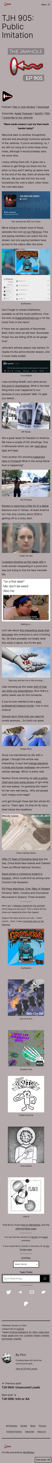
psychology (7, 1338)
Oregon (37, 1335)
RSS (47, 113)
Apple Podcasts (23, 113)
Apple (45, 1237)
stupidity (17, 1338)
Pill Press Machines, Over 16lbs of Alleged (26, 888)
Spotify (39, 113)
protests (45, 1335)
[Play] (8, 96)
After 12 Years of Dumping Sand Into (22, 859)
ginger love (13, 1335)
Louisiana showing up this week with (23, 562)
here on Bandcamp (30, 1225)
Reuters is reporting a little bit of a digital (25, 505)
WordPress (28, 1452)
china (34, 1332)
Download (43, 106)
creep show (43, 1332)
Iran (21, 1335)
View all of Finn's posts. (26, 1368)
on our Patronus (32, 231)
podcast (20, 1329)
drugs (4, 1335)
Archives (26, 1258)
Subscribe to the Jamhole (18, 117)
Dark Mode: (41, 1460)
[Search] (44, 1278)
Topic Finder (26, 1272)
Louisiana (28, 1335)
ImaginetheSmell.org (27, 318)
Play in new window (23, 106)
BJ (30, 1332)
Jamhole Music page (25, 1228)
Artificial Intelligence (18, 1332)
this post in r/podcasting (15, 385)
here (15, 450)
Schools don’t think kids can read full (23, 716)
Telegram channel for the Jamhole (28, 905)
